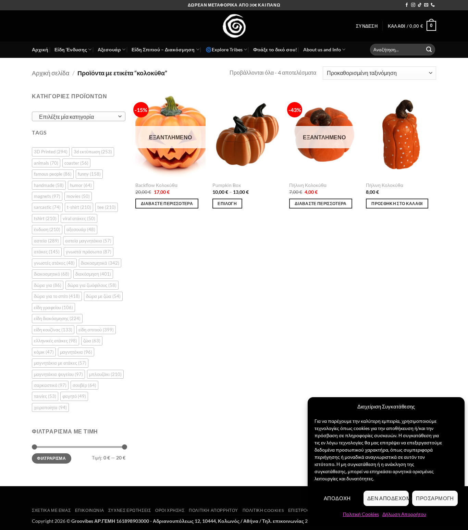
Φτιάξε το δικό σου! (275, 49)
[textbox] (77, 117)
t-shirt (79, 207)
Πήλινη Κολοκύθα (308, 185)
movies (78, 196)
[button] (367, 26)
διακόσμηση (93, 274)
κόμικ (44, 352)
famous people (53, 174)
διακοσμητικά (100, 263)
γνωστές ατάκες (54, 263)
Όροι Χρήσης (170, 510)
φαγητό (74, 396)
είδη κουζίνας (53, 329)
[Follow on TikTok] (420, 5)
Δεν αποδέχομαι (388, 498)
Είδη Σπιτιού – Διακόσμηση (163, 49)
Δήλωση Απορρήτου (404, 514)
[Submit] (429, 49)
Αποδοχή (337, 498)
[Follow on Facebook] (407, 5)
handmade (49, 185)
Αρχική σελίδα (50, 73)
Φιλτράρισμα (51, 458)
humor (81, 185)
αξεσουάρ (80, 229)
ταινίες (45, 396)
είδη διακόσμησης (57, 318)
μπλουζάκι (105, 374)
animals (46, 163)
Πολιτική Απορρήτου (213, 510)
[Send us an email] (426, 5)
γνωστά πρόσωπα (88, 251)
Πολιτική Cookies (361, 514)
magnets (47, 196)
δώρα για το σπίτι (57, 296)
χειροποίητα (50, 407)
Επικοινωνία (89, 510)
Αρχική (40, 49)
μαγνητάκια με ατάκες (60, 363)
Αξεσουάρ (109, 49)
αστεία (46, 240)
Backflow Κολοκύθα (156, 185)
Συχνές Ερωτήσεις (129, 510)
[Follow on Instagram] (413, 5)
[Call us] (433, 5)
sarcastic (47, 207)
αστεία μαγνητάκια (88, 240)
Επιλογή (227, 203)
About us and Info (322, 49)
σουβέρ (84, 385)
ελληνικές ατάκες (55, 340)
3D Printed (50, 151)
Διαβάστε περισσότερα (167, 203)
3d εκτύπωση (93, 151)
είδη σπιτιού (96, 329)
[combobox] (78, 116)
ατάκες (47, 251)
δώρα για (47, 285)
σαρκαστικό (50, 385)
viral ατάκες (79, 218)
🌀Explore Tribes (224, 49)
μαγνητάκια (76, 352)
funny (89, 174)
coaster (76, 163)
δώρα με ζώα (103, 296)
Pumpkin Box (226, 185)
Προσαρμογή (435, 498)
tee (106, 207)
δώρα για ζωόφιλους (91, 285)
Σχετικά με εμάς (51, 510)
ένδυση (47, 229)
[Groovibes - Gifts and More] (234, 25)
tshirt (45, 218)
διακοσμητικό (51, 274)
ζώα (91, 340)
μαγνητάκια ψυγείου (58, 374)
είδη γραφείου (53, 307)
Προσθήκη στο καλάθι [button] (397, 203)
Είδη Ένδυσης (70, 49)
